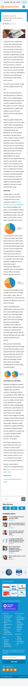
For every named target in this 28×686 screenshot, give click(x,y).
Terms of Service (23, 676)
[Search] (23, 499)
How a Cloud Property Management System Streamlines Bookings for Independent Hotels (15, 549)
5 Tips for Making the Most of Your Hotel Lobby (16, 517)
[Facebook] (7, 669)
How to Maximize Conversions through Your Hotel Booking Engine (16, 532)
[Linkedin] (3, 669)
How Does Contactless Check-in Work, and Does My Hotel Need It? (17, 524)
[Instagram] (11, 669)
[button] (24, 7)
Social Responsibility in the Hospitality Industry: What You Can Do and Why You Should (16, 540)
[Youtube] (15, 669)
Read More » (12, 520)
